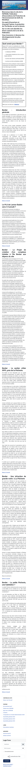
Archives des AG (7, 733)
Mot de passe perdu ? (8, 764)
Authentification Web (15, 756)
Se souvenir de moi (9, 751)
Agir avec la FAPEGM (8, 710)
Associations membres (8, 727)
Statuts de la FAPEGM (8, 708)
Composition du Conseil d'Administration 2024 (13, 714)
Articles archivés (7, 735)
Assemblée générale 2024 (9, 718)
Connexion (6, 760)
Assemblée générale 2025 (9, 721)
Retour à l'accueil (6, 200)
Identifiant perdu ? (7, 766)
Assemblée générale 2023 (9, 716)
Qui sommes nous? (7, 706)
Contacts (5, 712)
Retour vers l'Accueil (7, 700)
